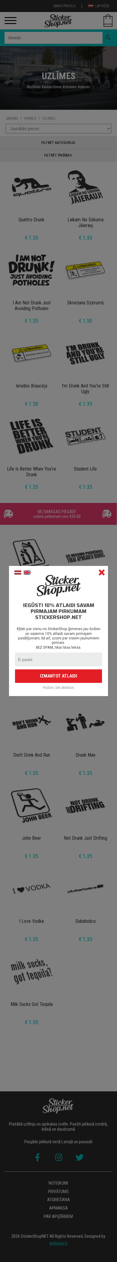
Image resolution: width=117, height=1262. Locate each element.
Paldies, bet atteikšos (58, 688)
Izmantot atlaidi (58, 676)
